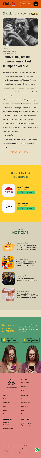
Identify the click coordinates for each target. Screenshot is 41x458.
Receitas (5, 407)
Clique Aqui (21, 448)
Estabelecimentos (8, 395)
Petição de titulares (9, 425)
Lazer (5, 403)
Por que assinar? (26, 379)
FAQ (22, 386)
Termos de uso (7, 429)
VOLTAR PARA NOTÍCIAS (20, 148)
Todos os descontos (27, 395)
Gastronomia (7, 399)
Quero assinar (25, 383)
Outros (5, 411)
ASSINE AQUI (26, 4)
